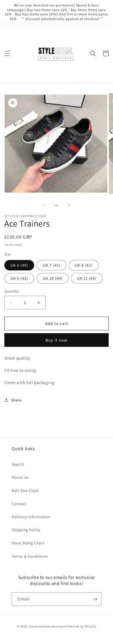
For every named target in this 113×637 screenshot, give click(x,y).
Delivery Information (31, 516)
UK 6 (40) (19, 265)
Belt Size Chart (25, 490)
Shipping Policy (26, 529)
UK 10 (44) (53, 278)
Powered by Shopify (81, 626)
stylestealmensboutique (47, 626)
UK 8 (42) (83, 265)
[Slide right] (69, 205)
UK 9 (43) (19, 278)
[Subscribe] (94, 599)
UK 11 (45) (86, 278)
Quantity (11, 291)
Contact (19, 503)
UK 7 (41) (51, 265)
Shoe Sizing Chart (28, 543)
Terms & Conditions (30, 556)
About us (20, 477)
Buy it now (56, 340)
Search (18, 464)
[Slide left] (43, 205)
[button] (7, 53)
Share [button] (16, 400)
